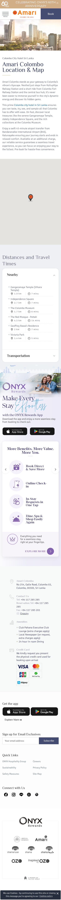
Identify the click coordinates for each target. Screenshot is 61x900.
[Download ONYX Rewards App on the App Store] (14, 431)
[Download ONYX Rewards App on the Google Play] (42, 431)
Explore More (35, 551)
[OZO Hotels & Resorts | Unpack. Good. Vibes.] (16, 861)
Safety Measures (10, 773)
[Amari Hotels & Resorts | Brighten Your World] (41, 839)
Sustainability (9, 767)
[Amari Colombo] (24, 14)
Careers (37, 761)
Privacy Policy (39, 767)
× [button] (57, 893)
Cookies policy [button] (46, 896)
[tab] (30, 274)
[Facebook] (6, 794)
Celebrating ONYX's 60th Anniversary (36, 4)
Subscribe (49, 740)
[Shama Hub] (47, 850)
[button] (30, 198)
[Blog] (36, 794)
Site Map (37, 773)
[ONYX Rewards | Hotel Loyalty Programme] (30, 820)
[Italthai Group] (32, 880)
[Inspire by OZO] (39, 861)
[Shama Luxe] (13, 850)
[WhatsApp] (29, 794)
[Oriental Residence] (21, 839)
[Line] (21, 794)
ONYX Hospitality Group (14, 761)
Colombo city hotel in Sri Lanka (30, 105)
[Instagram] (13, 794)
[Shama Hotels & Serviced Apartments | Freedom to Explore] (30, 850)
